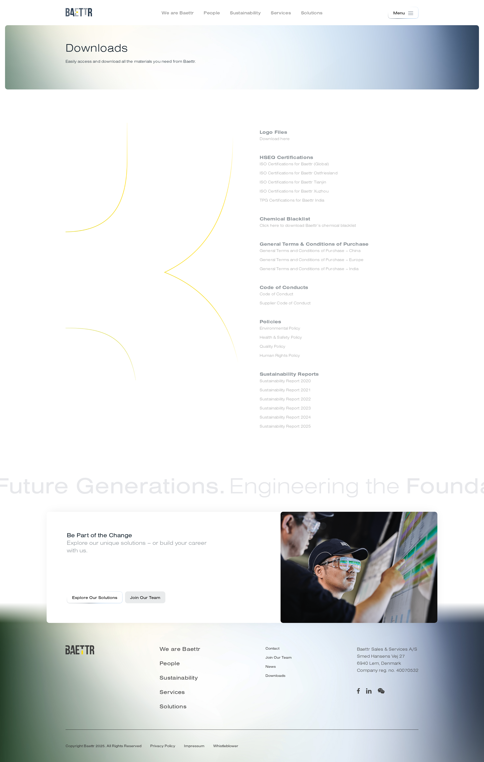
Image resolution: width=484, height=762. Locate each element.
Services (281, 12)
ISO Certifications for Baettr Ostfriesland (299, 172)
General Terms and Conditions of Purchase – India (309, 268)
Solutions (311, 12)
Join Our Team (145, 597)
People (212, 12)
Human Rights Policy (280, 355)
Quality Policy (272, 346)
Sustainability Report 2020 (285, 380)
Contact (272, 648)
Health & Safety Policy (281, 337)
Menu (399, 12)
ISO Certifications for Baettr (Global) (294, 163)
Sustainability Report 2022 (285, 398)
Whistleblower (225, 746)
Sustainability (245, 12)
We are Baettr (178, 12)
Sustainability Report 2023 (285, 407)
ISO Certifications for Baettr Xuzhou (294, 191)
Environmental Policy (280, 328)
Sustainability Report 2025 (285, 426)
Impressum (194, 746)
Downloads (275, 675)
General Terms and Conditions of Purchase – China (310, 250)
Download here (275, 138)
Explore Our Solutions (94, 597)
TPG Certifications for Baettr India (292, 200)
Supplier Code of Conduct (285, 302)
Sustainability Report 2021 (285, 389)
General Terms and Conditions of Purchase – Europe (312, 259)
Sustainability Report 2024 (285, 417)
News (270, 666)
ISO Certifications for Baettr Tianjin (293, 181)
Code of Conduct (276, 293)
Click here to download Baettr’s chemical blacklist (308, 225)
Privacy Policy (162, 746)
